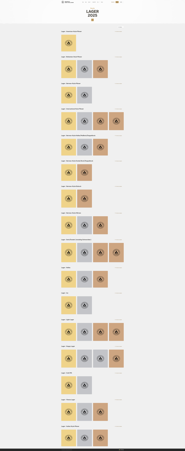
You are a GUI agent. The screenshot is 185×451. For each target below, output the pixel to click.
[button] (92, 20)
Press (97, 2)
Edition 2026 (94, 2)
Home (83, 2)
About (86, 2)
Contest (89, 2)
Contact (102, 2)
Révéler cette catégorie (119, 31)
